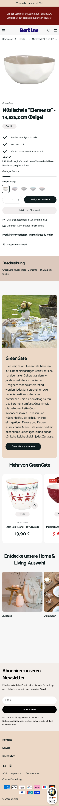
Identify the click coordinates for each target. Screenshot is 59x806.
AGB (4, 773)
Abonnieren (29, 709)
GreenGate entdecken (23, 446)
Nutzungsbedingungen (13, 721)
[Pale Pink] (42, 189)
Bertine (14, 799)
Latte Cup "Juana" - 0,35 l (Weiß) (22, 527)
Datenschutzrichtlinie (43, 721)
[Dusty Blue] (14, 189)
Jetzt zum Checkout (29, 210)
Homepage (7, 39)
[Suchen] (49, 30)
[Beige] (5, 189)
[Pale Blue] (33, 189)
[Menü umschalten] (3, 30)
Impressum (16, 773)
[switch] (52, 801)
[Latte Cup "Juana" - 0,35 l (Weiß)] (22, 494)
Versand (39, 161)
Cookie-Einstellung (12, 779)
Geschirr (22, 39)
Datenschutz (32, 773)
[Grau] (24, 189)
